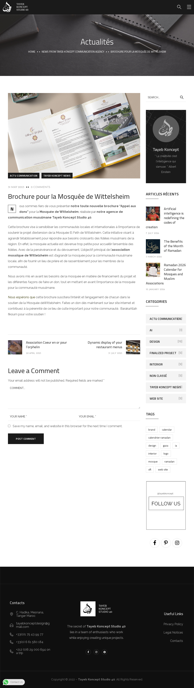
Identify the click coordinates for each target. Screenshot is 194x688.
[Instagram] (96, 652)
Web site (156, 398)
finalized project (163, 353)
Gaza (165, 445)
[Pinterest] (104, 652)
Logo (165, 453)
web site (163, 469)
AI (151, 330)
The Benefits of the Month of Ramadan (173, 246)
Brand (151, 430)
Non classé (158, 375)
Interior (156, 364)
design (152, 445)
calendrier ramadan (159, 437)
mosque (153, 461)
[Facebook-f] (88, 652)
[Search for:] (166, 97)
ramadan (169, 461)
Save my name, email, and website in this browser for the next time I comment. (67, 426)
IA (176, 445)
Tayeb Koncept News (57, 176)
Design (155, 341)
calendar (167, 430)
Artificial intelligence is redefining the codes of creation (165, 218)
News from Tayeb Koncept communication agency (73, 52)
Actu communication (24, 176)
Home (31, 52)
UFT (149, 469)
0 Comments (40, 187)
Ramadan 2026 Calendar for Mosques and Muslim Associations (166, 274)
